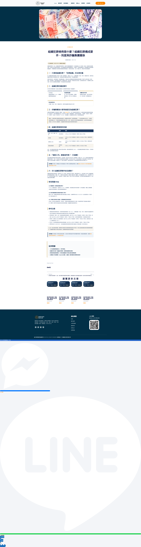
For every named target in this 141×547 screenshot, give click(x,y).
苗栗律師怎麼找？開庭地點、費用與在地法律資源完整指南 (76, 298)
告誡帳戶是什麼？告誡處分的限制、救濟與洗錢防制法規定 (61, 251)
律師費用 (83, 3)
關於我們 (60, 3)
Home (55, 3)
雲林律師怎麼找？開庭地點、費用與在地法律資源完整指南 (52, 298)
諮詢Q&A (78, 3)
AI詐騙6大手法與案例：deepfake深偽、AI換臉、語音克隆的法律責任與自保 (65, 255)
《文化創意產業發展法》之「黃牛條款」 (58, 249)
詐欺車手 (67, 112)
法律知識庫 (65, 3)
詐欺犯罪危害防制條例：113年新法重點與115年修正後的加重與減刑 (63, 253)
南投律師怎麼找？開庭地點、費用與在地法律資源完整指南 (88, 298)
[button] (47, 267)
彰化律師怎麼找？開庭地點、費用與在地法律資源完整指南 (64, 298)
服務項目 (73, 3)
